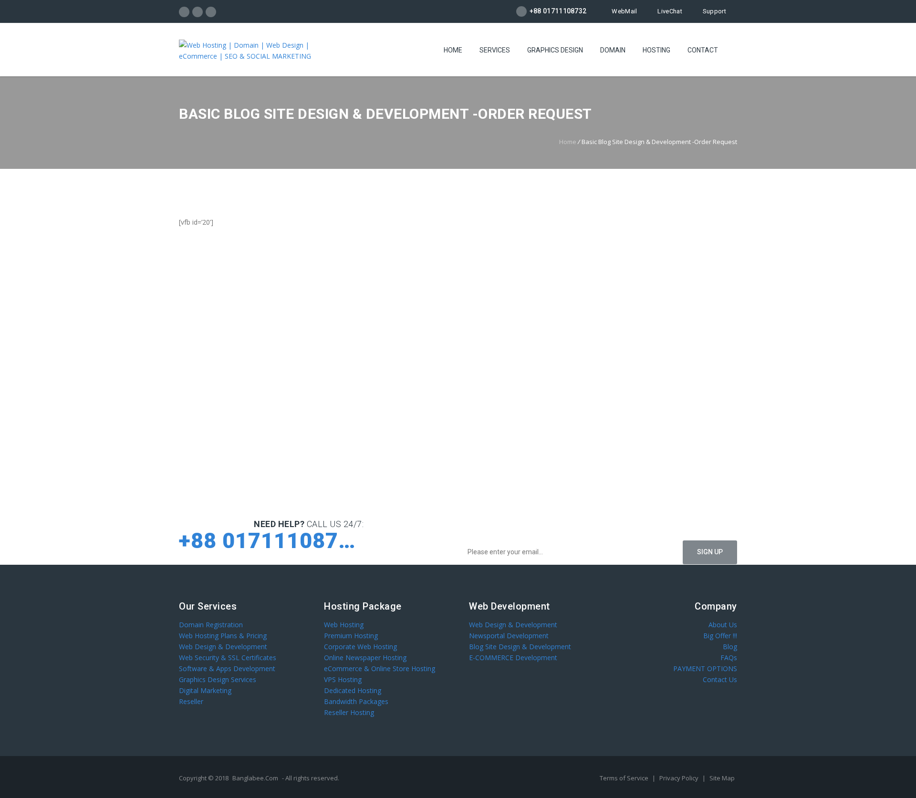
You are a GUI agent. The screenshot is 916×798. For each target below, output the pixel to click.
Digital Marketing (205, 690)
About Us (722, 624)
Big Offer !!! (720, 635)
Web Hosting (344, 624)
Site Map (722, 778)
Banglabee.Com (255, 778)
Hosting (656, 50)
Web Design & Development (223, 646)
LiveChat (669, 11)
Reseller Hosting (349, 712)
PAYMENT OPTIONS (705, 668)
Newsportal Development (509, 635)
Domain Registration (211, 624)
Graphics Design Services (217, 679)
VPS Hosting (343, 679)
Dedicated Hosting (352, 690)
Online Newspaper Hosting (365, 657)
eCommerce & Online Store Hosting (379, 668)
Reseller (191, 701)
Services (494, 50)
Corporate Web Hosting (360, 646)
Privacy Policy (679, 778)
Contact (702, 50)
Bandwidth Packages (356, 701)
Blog (730, 646)
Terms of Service (625, 778)
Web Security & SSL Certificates (227, 657)
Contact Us (720, 679)
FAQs (728, 657)
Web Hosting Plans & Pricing (223, 635)
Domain (612, 50)
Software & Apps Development (227, 668)
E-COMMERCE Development (513, 657)
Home (453, 50)
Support (714, 11)
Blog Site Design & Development (520, 646)
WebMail (624, 11)
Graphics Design (555, 50)
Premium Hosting (351, 635)
